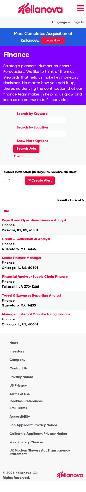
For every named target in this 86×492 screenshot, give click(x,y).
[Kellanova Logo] (69, 474)
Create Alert (41, 180)
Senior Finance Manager (21, 258)
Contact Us (18, 368)
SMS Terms (18, 408)
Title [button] (5, 211)
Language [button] (60, 22)
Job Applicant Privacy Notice (33, 425)
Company (17, 360)
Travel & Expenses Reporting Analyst (31, 295)
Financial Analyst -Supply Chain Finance (35, 276)
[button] (75, 8)
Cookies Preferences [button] (26, 401)
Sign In (79, 22)
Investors (16, 351)
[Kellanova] (32, 8)
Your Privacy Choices (26, 442)
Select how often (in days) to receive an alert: (40, 172)
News (13, 343)
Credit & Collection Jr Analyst (26, 239)
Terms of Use (19, 394)
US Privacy (18, 385)
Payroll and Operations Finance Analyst (34, 220)
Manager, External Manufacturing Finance (36, 314)
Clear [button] (18, 156)
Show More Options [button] (32, 141)
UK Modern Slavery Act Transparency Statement (39, 452)
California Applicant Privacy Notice (38, 434)
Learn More (53, 40)
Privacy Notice (21, 377)
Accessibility (19, 417)
